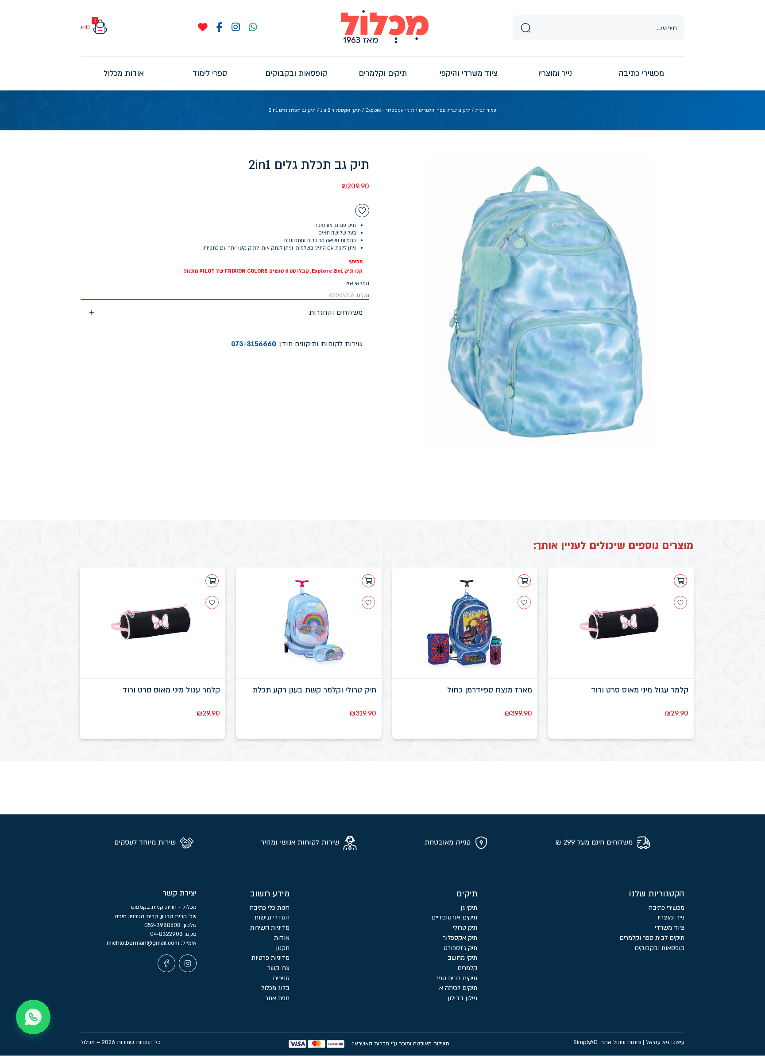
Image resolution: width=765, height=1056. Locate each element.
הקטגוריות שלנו (656, 894)
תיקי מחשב (462, 958)
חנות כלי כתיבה (270, 907)
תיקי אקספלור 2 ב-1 (340, 110)
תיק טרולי (465, 927)
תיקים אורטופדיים (454, 917)
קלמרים (467, 968)
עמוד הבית (485, 110)
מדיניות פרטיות (270, 958)
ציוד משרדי (669, 927)
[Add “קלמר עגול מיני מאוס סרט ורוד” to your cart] (680, 580)
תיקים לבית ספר (456, 978)
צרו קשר (278, 968)
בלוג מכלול (275, 988)
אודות (282, 938)
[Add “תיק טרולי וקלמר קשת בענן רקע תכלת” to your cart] (368, 580)
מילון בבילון (462, 998)
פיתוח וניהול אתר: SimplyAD (607, 1042)
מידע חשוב (270, 894)
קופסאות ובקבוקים (659, 948)
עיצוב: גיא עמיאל (665, 1042)
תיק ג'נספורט (460, 948)
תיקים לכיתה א (458, 988)
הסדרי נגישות (272, 917)
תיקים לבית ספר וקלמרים (445, 110)
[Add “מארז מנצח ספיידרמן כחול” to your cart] (524, 580)
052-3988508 (163, 925)
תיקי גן (468, 907)
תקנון (283, 948)
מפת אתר (277, 998)
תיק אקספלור (460, 938)
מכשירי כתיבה (666, 907)
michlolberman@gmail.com (144, 943)
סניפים (281, 978)
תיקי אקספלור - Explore (389, 110)
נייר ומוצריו (670, 917)
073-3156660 (253, 344)
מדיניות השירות (270, 927)
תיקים (466, 894)
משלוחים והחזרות (336, 312)
